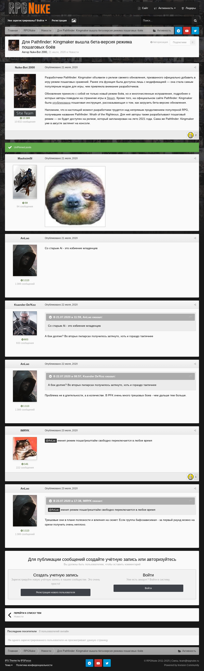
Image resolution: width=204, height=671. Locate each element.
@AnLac (51, 440)
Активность (165, 8)
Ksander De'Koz (25, 304)
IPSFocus (26, 660)
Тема (8, 665)
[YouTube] (187, 30)
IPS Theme (11, 660)
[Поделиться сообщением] (195, 67)
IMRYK (25, 430)
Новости (74, 52)
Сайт (144, 8)
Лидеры (190, 8)
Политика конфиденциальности (34, 665)
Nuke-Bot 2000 (38, 52)
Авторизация (160, 42)
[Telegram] (178, 30)
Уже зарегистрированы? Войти (26, 20)
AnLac (25, 238)
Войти (148, 588)
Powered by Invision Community (181, 665)
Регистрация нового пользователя (55, 592)
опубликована (61, 102)
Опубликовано (61, 67)
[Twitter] (195, 30)
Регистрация (59, 20)
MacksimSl (25, 158)
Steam (111, 98)
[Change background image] (73, 21)
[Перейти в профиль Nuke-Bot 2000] (13, 45)
